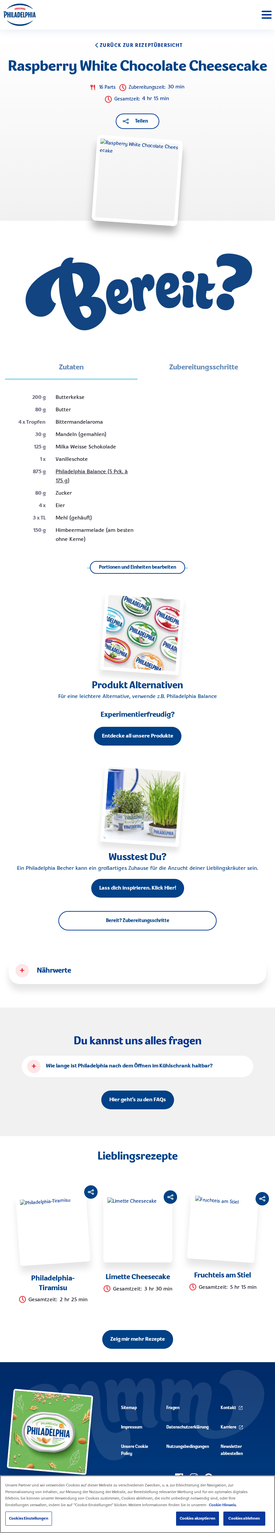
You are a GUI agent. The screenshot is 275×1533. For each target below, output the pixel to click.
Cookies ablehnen (244, 1518)
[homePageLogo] (19, 14)
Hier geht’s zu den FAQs (137, 1100)
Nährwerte (54, 971)
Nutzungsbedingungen (187, 1446)
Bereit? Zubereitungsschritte (137, 920)
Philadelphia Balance (192, 697)
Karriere (228, 1427)
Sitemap (129, 1407)
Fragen (172, 1407)
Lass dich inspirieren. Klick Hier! (137, 888)
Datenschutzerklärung (187, 1427)
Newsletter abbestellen (232, 1450)
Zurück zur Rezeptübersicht (141, 45)
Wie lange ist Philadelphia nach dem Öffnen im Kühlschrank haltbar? (129, 1066)
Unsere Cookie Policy (134, 1450)
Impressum (131, 1427)
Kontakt (228, 1407)
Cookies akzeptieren (197, 1518)
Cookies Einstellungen (28, 1518)
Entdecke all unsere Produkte (137, 736)
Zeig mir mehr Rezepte (137, 1339)
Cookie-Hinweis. (222, 1505)
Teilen (141, 121)
